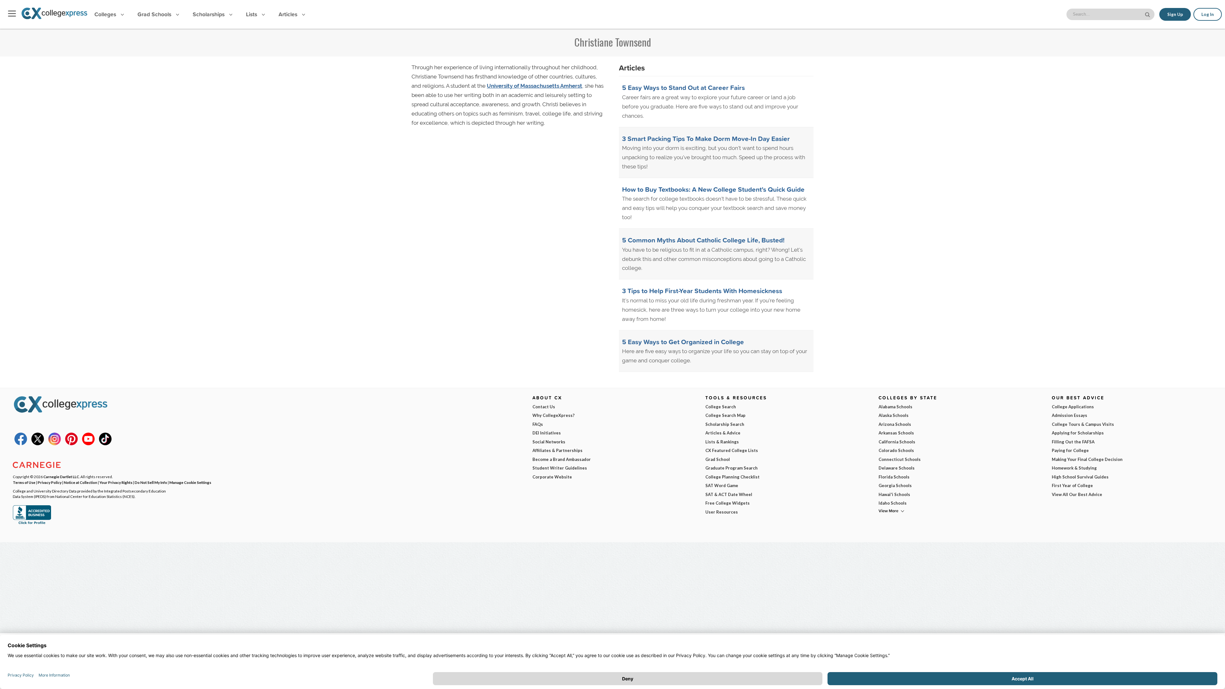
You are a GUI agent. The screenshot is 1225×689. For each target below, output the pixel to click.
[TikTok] (105, 444)
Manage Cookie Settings (190, 482)
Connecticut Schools (900, 459)
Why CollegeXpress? (553, 415)
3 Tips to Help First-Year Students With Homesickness (702, 290)
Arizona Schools (895, 424)
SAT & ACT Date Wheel (728, 494)
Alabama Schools (895, 406)
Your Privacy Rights (116, 482)
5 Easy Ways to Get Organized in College (683, 341)
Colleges (105, 14)
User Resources (721, 512)
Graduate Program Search (731, 467)
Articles (288, 14)
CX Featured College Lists (731, 450)
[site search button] (1148, 13)
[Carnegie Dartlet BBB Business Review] (32, 523)
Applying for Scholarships (1078, 432)
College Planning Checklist (732, 476)
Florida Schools (894, 476)
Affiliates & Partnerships (557, 450)
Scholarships (209, 14)
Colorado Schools (896, 450)
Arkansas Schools (896, 432)
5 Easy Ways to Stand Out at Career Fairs (683, 87)
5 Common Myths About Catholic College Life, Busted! (703, 240)
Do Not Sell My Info (151, 482)
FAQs (537, 424)
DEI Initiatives (546, 432)
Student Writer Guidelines (559, 467)
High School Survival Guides (1080, 476)
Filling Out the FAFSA (1073, 441)
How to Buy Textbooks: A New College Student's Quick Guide (713, 189)
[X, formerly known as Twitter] (38, 444)
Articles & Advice (722, 432)
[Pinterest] (71, 444)
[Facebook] (21, 444)
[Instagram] (55, 444)
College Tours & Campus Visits (1083, 424)
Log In (1207, 14)
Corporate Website (552, 476)
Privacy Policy (50, 482)
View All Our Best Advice (1077, 494)
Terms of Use (24, 482)
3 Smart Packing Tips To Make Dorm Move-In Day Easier (706, 138)
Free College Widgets (727, 503)
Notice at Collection (80, 482)
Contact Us (543, 406)
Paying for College (1070, 450)
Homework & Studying (1074, 467)
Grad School (717, 459)
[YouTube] (88, 444)
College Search (720, 406)
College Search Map (725, 415)
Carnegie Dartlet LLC (61, 476)
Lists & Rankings (722, 441)
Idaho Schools (893, 503)
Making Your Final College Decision (1087, 459)
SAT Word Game (721, 485)
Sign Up (1175, 14)
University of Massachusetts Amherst (534, 86)
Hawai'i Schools (894, 494)
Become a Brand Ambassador (561, 459)
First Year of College (1072, 485)
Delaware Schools (897, 467)
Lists (252, 14)
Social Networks (548, 441)
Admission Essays (1069, 415)
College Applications (1073, 406)
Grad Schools (155, 14)
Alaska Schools (894, 415)
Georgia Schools (895, 485)
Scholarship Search (724, 424)
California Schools (897, 441)
